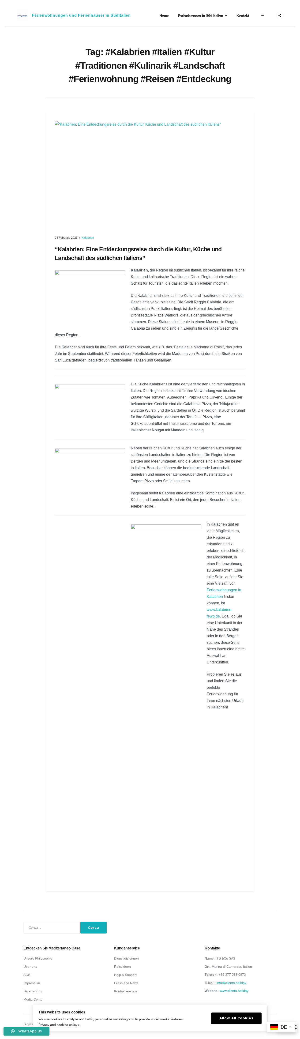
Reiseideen (122, 966)
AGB (26, 975)
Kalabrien (88, 237)
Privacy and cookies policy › (58, 1025)
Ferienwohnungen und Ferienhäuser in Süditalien (81, 15)
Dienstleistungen (126, 958)
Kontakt (242, 15)
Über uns (30, 966)
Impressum (31, 983)
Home (164, 15)
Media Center (33, 999)
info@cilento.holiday (231, 983)
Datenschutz (32, 991)
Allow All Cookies (236, 1018)
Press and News (126, 983)
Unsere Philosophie (37, 958)
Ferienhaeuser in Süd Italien (200, 15)
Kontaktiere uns (125, 991)
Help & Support (125, 975)
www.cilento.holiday (234, 991)
